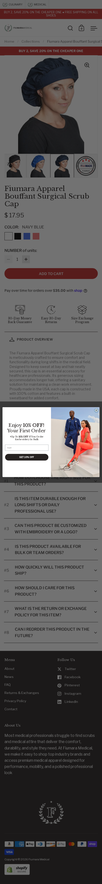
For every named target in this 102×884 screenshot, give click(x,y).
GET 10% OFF (26, 457)
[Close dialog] (96, 410)
